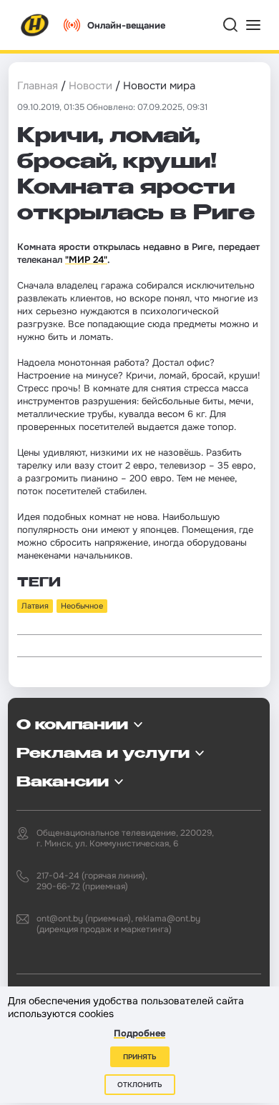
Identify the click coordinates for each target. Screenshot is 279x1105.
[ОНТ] (35, 25)
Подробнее (139, 1033)
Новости (90, 86)
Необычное (82, 606)
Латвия (35, 606)
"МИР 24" (86, 260)
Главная (37, 86)
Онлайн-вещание (126, 25)
